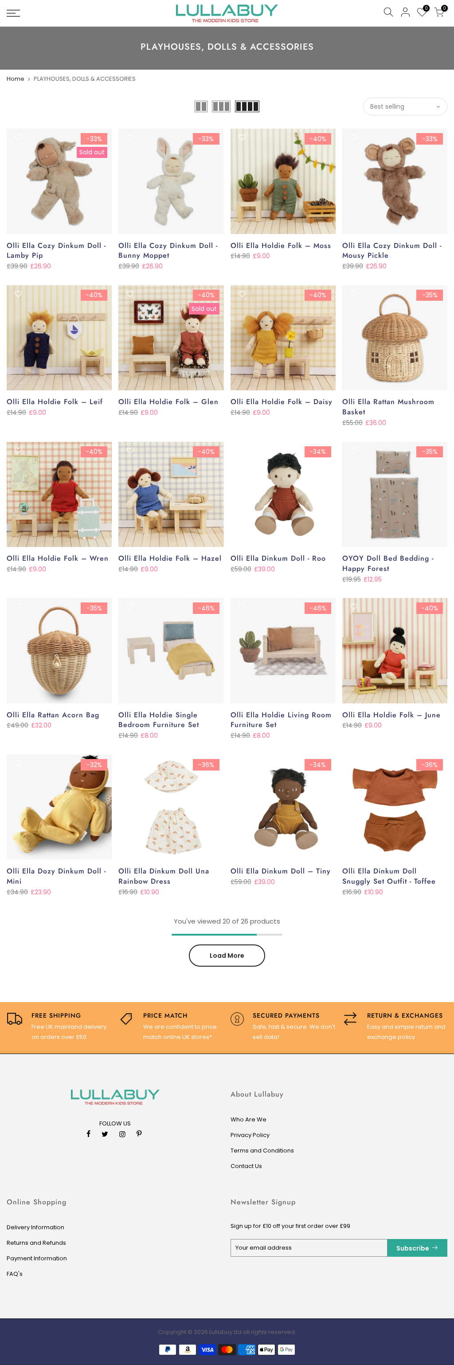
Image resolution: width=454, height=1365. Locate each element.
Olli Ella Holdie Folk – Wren (58, 558)
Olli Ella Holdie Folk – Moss (281, 245)
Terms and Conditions (262, 1150)
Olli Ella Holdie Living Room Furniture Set (281, 720)
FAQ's (15, 1274)
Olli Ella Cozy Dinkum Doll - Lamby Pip (56, 250)
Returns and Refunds (36, 1243)
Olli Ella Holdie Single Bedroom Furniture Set (158, 720)
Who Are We (248, 1119)
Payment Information (37, 1258)
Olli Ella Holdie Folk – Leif (55, 402)
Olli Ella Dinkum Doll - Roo (278, 558)
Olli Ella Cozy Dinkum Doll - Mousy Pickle (392, 250)
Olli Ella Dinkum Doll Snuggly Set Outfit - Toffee (389, 876)
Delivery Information (35, 1227)
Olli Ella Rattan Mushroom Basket (388, 407)
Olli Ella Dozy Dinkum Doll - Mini (56, 876)
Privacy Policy (250, 1135)
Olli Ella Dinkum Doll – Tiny (281, 871)
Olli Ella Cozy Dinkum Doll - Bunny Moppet (168, 250)
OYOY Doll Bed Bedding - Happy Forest (388, 563)
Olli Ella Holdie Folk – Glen (168, 402)
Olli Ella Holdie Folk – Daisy (282, 402)
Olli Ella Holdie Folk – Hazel (170, 558)
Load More (227, 955)
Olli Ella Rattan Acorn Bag (53, 715)
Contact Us (246, 1166)
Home (15, 79)
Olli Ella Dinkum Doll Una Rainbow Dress (163, 876)
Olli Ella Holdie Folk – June (391, 715)
